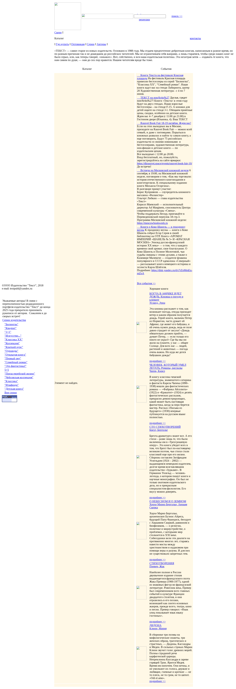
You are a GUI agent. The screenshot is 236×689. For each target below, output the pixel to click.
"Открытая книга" (15, 354)
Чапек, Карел (157, 371)
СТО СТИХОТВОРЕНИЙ (165, 426)
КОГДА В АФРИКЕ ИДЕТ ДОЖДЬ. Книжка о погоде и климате (166, 296)
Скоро (58, 32)
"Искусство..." (12, 335)
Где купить (62, 44)
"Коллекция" (12, 343)
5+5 (6, 369)
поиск (177, 16)
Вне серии (10, 392)
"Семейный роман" (15, 362)
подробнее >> (157, 361)
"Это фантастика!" (15, 366)
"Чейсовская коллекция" (18, 377)
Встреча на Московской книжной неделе (163, 170)
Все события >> (146, 283)
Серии (91, 44)
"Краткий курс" (13, 347)
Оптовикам (78, 44)
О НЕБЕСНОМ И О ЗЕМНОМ (167, 501)
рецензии (144, 19)
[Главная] (136, 12)
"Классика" (11, 381)
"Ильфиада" (11, 385)
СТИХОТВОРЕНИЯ (161, 563)
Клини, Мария (158, 628)
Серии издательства (14, 320)
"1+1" (7, 331)
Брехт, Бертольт (158, 429)
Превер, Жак (156, 566)
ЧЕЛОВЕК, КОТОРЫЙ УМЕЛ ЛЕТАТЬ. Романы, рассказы (167, 366)
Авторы (101, 44)
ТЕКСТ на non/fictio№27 (153, 97)
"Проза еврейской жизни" (19, 373)
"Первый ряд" (12, 358)
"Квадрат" (10, 328)
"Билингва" (11, 324)
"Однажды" (11, 350)
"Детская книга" (14, 388)
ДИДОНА (155, 625)
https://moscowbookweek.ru (152, 223)
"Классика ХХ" (13, 339)
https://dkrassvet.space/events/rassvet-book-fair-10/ (164, 163)
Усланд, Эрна (157, 302)
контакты (195, 38)
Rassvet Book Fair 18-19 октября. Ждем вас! (164, 123)
